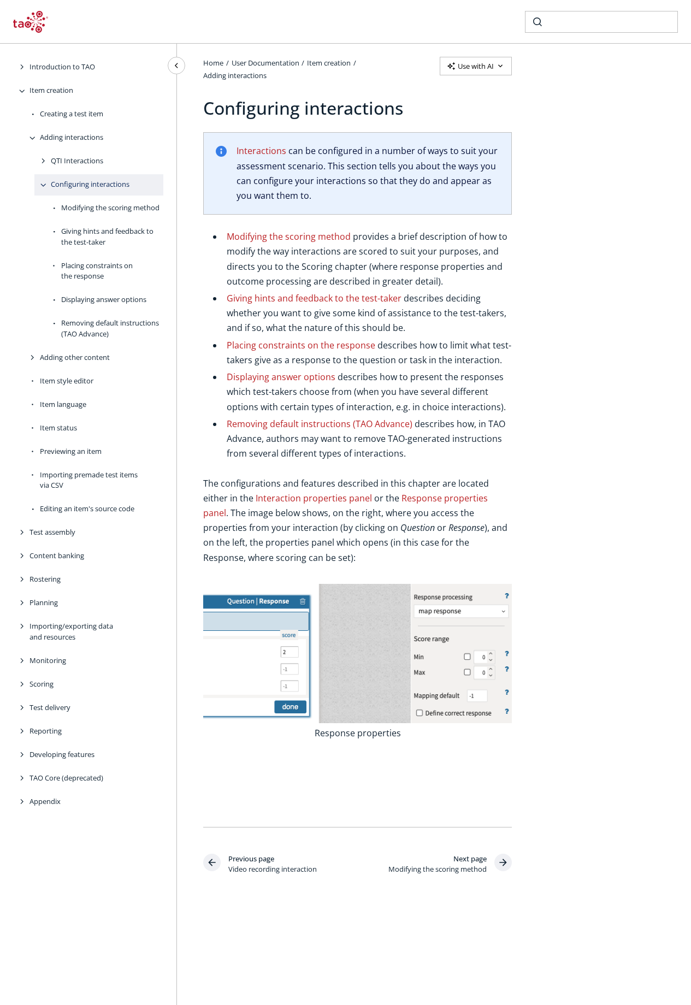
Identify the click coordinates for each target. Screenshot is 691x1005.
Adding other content (75, 357)
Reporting (45, 731)
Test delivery (49, 707)
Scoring (41, 684)
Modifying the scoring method (110, 208)
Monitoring (47, 660)
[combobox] (601, 21)
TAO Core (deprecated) (66, 778)
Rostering (45, 579)
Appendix (45, 801)
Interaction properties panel (314, 498)
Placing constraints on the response (97, 271)
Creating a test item (71, 114)
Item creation (51, 91)
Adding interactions (71, 138)
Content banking (56, 556)
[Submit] (537, 22)
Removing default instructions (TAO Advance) (110, 328)
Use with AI (476, 66)
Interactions (261, 151)
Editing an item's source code (87, 509)
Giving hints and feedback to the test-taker (107, 237)
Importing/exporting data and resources (71, 632)
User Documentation (265, 63)
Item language (63, 404)
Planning (43, 603)
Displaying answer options (103, 300)
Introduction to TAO (62, 67)
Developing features (62, 754)
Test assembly (52, 532)
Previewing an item (71, 451)
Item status (58, 428)
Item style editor (66, 381)
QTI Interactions (77, 161)
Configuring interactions (90, 185)
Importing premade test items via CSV (89, 480)
